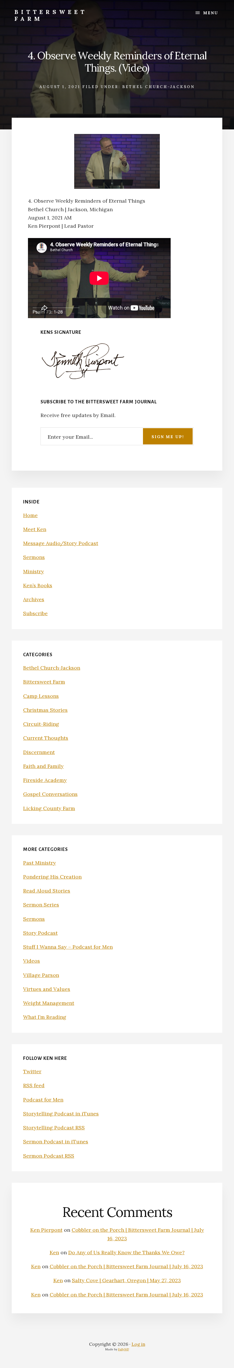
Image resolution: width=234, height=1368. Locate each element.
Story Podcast (40, 933)
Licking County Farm (49, 808)
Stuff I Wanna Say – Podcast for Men (68, 947)
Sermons (34, 557)
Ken (54, 1252)
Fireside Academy (45, 780)
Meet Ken (34, 529)
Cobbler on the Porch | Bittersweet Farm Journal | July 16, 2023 (126, 1266)
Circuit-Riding (41, 724)
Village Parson (41, 975)
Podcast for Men (43, 1099)
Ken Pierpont (46, 1230)
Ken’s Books (37, 585)
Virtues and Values (46, 989)
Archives (33, 599)
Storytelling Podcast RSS (54, 1127)
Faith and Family (43, 766)
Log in (138, 1344)
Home (30, 515)
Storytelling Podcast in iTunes (61, 1113)
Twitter (32, 1071)
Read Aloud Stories (46, 890)
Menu (210, 12)
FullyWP (123, 1349)
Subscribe (35, 613)
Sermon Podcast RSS (48, 1155)
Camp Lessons (41, 696)
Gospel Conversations (50, 794)
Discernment (39, 752)
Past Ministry (39, 862)
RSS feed (34, 1085)
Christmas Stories (45, 710)
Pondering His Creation (52, 876)
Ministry (33, 571)
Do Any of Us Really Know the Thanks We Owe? (126, 1252)
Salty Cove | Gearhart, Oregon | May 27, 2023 (126, 1280)
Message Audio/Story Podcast (60, 543)
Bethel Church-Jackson (158, 86)
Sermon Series (41, 904)
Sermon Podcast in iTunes (55, 1141)
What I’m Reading (44, 1017)
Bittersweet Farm (51, 15)
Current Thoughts (45, 738)
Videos (31, 961)
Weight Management (48, 1003)
